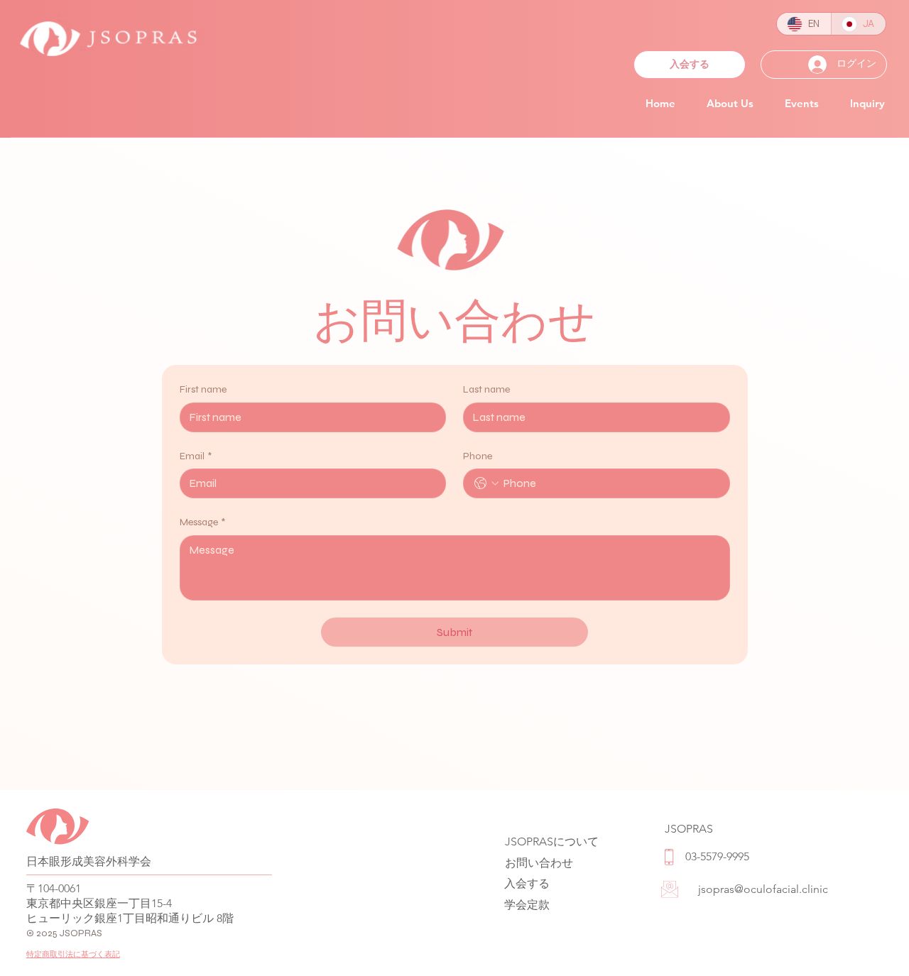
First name (203, 389)
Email (196, 456)
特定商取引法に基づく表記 (73, 953)
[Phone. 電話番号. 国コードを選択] (486, 483)
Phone (477, 456)
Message (202, 522)
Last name (486, 389)
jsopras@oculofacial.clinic (763, 889)
